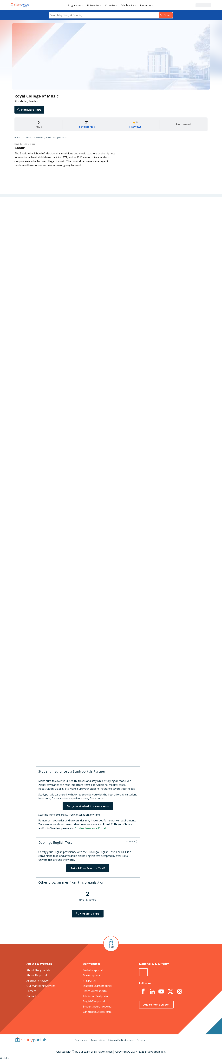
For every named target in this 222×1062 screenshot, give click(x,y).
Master (94, 344)
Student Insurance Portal (90, 828)
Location (65, 248)
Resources (145, 5)
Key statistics (63, 216)
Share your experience (150, 752)
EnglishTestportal (94, 1001)
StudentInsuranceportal (97, 1006)
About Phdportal (36, 975)
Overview (65, 209)
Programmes (74, 5)
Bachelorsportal (93, 970)
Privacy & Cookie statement (121, 1040)
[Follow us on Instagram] (179, 991)
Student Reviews (61, 255)
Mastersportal (91, 975)
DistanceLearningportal (97, 986)
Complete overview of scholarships (109, 423)
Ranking (65, 224)
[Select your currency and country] (143, 972)
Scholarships (127, 5)
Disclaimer (142, 1040)
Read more (132, 732)
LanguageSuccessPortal (97, 1011)
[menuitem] (76, 5)
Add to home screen (156, 1004)
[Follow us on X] (170, 991)
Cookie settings (98, 1040)
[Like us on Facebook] (143, 991)
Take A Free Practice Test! (88, 868)
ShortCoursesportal (95, 991)
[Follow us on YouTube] (161, 991)
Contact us (32, 996)
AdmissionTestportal (95, 996)
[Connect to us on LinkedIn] (152, 991)
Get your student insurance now (88, 806)
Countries (110, 5)
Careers (66, 240)
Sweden (39, 137)
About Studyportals (38, 970)
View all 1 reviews (95, 747)
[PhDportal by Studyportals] (20, 5)
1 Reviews (135, 126)
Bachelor (108, 344)
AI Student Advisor (37, 980)
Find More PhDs (31, 109)
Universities (93, 5)
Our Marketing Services (40, 986)
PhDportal (89, 980)
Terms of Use (81, 1040)
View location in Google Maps (106, 686)
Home (17, 137)
